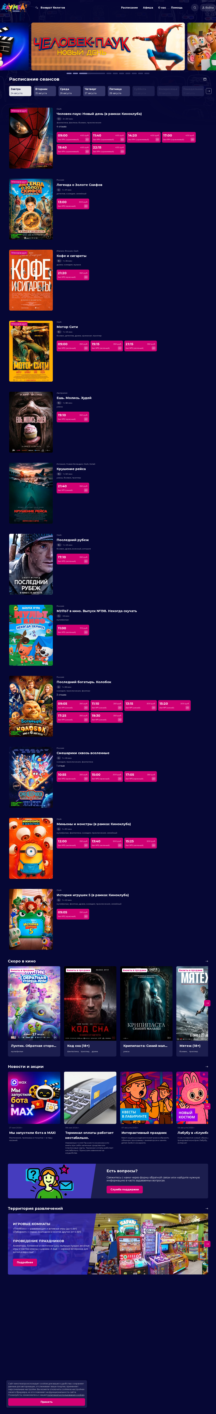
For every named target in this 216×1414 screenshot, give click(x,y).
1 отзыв (61, 765)
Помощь (177, 7)
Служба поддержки (125, 1189)
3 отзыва (61, 694)
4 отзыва (61, 126)
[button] (31, 48)
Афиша (148, 7)
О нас (162, 7)
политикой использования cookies (65, 1395)
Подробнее (25, 1262)
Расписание (129, 7)
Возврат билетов (53, 7)
